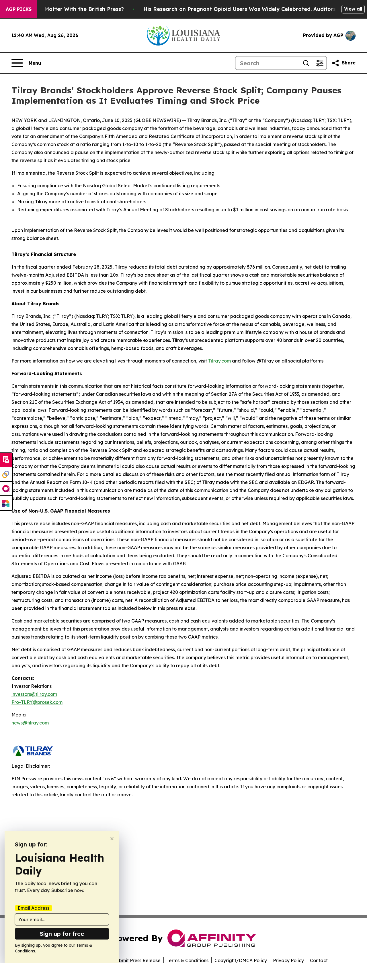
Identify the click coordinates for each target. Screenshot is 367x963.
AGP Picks (19, 9)
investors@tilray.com (34, 694)
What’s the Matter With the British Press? (69, 9)
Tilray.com (219, 361)
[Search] (306, 63)
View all (353, 9)
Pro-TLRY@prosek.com (37, 702)
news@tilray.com (30, 723)
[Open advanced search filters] (320, 63)
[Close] (112, 838)
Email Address (33, 908)
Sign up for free (62, 933)
